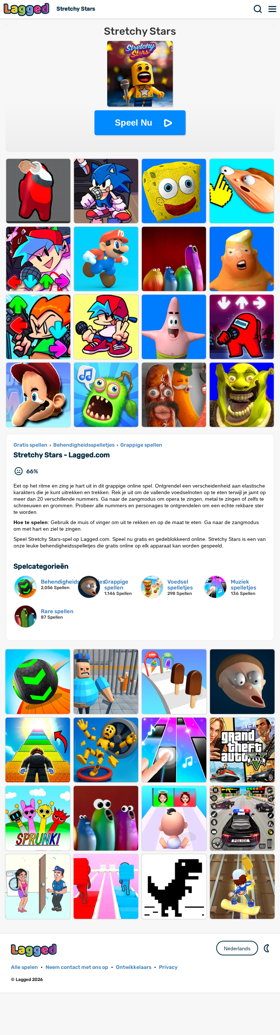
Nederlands (237, 948)
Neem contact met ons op (77, 967)
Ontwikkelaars (133, 967)
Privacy (168, 967)
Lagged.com (34, 950)
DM (267, 948)
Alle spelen (24, 967)
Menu (272, 9)
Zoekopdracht (258, 9)
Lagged (27, 9)
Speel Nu (133, 122)
